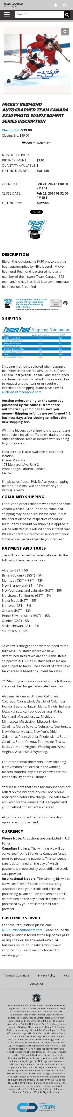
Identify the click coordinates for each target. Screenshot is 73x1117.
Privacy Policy (46, 975)
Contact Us (37, 983)
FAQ (66, 975)
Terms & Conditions (16, 975)
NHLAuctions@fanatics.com (22, 930)
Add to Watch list (38, 143)
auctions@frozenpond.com (21, 392)
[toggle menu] (7, 14)
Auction (43, 203)
